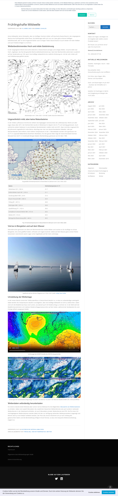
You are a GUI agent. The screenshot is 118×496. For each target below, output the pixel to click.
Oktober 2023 (92, 138)
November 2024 (104, 132)
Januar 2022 (91, 144)
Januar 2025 (102, 129)
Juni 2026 (91, 109)
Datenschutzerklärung (15, 459)
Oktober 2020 (103, 153)
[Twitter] (56, 478)
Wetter (49, 432)
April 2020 (102, 156)
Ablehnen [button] (92, 15)
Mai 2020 (91, 156)
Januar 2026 (91, 115)
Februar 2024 (103, 135)
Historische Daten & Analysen (32, 429)
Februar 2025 (92, 129)
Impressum (11, 449)
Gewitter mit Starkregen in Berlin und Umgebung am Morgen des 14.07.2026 (98, 93)
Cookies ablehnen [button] (94, 492)
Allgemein (91, 168)
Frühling (27, 432)
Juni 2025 (91, 123)
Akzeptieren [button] (82, 15)
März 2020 (91, 158)
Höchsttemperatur (39, 432)
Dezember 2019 (104, 158)
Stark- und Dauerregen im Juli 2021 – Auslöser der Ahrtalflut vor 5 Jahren (99, 85)
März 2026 (102, 112)
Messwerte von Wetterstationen (70, 407)
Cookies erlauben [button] (108, 492)
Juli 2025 (101, 120)
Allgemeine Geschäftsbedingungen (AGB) (20, 454)
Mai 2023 (102, 138)
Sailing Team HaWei (61, 293)
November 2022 (93, 141)
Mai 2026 (102, 109)
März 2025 (102, 126)
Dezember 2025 (104, 115)
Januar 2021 (91, 153)
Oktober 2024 (92, 135)
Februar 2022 (103, 141)
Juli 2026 (101, 106)
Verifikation (91, 176)
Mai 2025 (102, 123)
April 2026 (91, 112)
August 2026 (92, 106)
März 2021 (91, 150)
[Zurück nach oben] (110, 487)
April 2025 (91, 126)
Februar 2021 (103, 150)
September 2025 (93, 120)
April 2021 (102, 147)
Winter (101, 176)
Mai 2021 (91, 147)
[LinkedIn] (61, 478)
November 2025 (93, 118)
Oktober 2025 (103, 118)
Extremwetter (103, 168)
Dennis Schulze (40, 28)
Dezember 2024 (93, 132)
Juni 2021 (102, 144)
